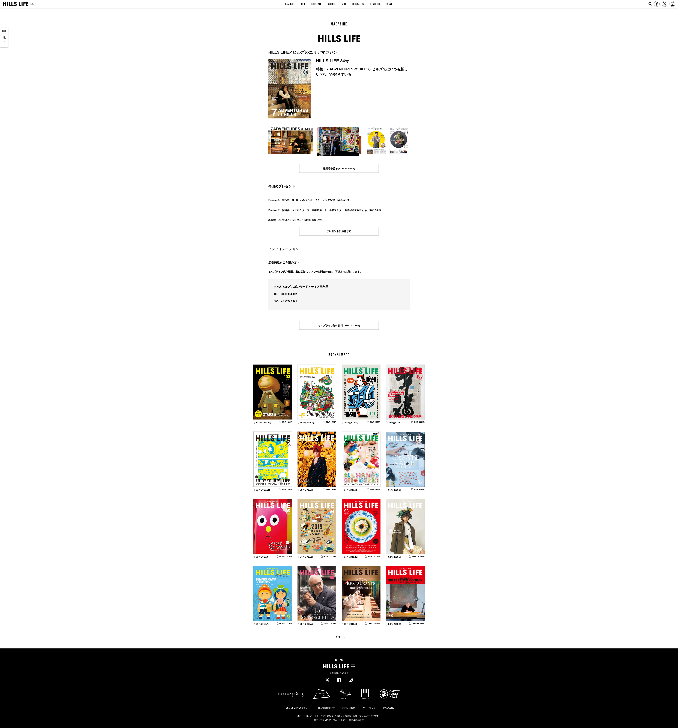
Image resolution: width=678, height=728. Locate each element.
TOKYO (389, 3)
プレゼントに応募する (339, 231)
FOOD (302, 3)
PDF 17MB (331, 422)
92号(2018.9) (394, 557)
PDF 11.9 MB (374, 623)
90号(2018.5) (306, 624)
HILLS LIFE (19, 4)
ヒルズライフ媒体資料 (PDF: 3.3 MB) (339, 325)
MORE (339, 637)
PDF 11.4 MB (330, 623)
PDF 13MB (287, 422)
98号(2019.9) (306, 490)
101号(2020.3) (351, 422)
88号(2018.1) (394, 624)
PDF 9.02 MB (418, 623)
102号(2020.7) (307, 422)
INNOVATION (358, 3)
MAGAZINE (388, 708)
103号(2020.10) (263, 422)
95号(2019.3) (262, 557)
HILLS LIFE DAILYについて (297, 708)
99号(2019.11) (263, 490)
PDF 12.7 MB (285, 623)
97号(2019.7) (350, 490)
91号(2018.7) (262, 624)
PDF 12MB (375, 422)
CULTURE (332, 3)
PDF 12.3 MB (285, 556)
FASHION (289, 3)
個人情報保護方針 (326, 708)
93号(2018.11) (351, 557)
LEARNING (375, 3)
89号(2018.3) (350, 624)
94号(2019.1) (306, 557)
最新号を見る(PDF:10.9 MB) (339, 168)
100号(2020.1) (395, 422)
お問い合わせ (348, 708)
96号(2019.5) (394, 490)
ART (344, 3)
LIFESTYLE (316, 3)
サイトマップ (369, 708)
